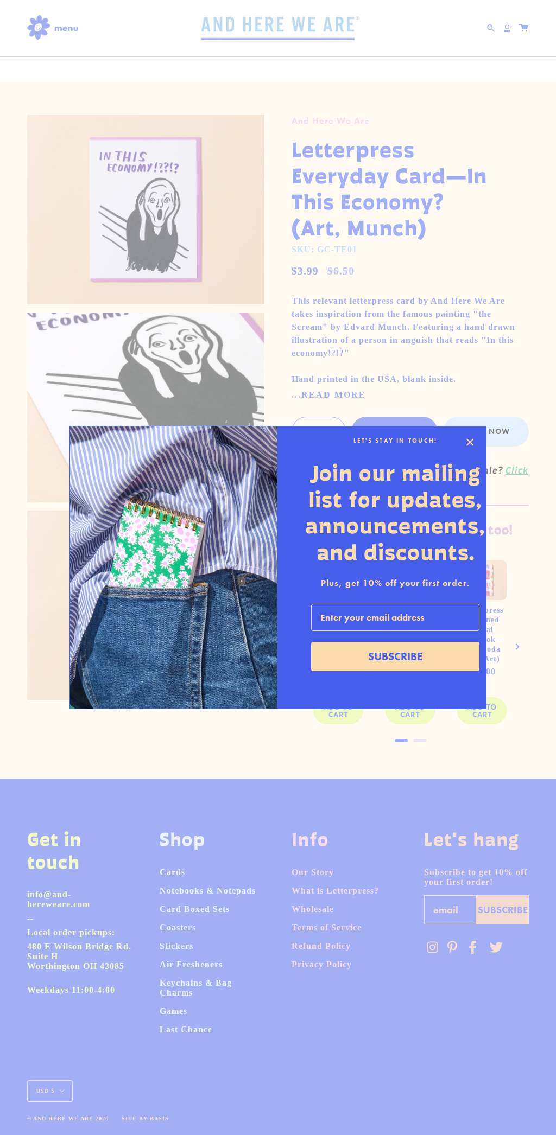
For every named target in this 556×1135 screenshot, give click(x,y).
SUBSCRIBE (395, 656)
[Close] (470, 442)
